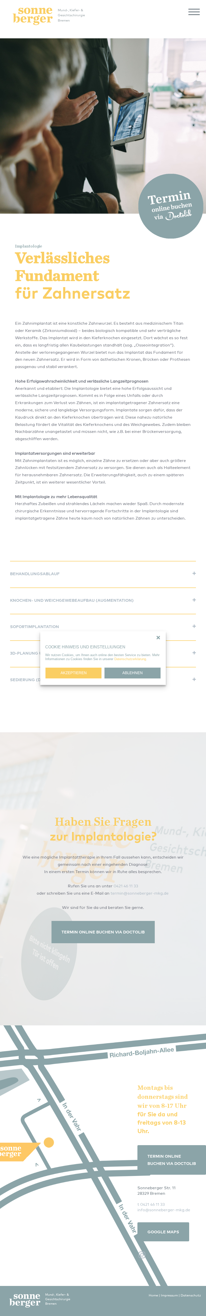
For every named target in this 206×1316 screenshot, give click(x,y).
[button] (158, 637)
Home (153, 1295)
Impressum (169, 1295)
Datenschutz (191, 1295)
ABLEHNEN (132, 673)
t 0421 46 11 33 (151, 1204)
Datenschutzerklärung (130, 659)
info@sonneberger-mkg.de (163, 1209)
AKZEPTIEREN (74, 673)
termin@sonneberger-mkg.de (140, 893)
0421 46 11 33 (126, 885)
